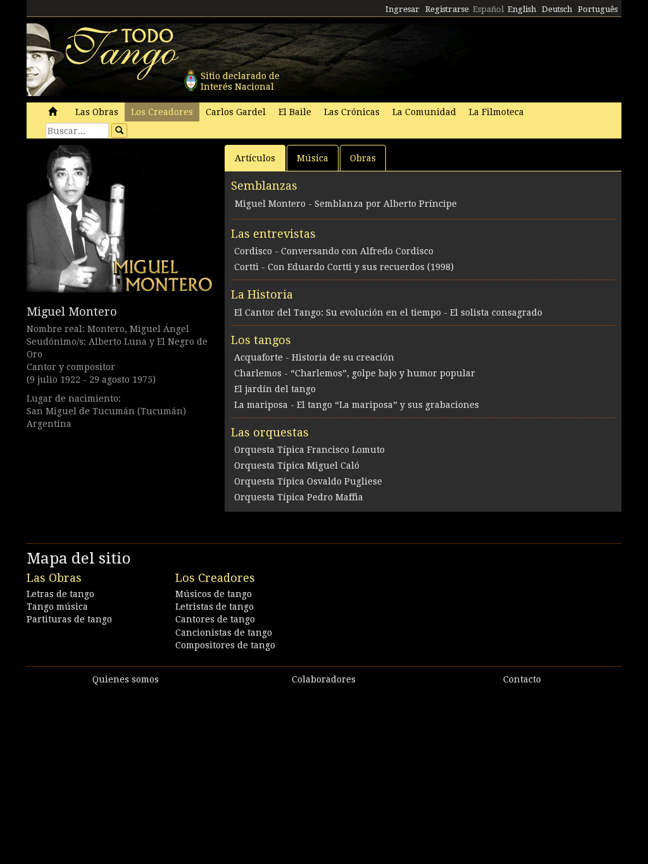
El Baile (294, 112)
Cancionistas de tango (223, 632)
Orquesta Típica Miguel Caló (296, 465)
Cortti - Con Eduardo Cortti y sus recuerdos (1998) (344, 267)
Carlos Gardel (236, 112)
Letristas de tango (214, 607)
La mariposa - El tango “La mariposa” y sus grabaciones (356, 405)
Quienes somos (125, 679)
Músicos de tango (213, 594)
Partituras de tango (69, 619)
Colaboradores (324, 679)
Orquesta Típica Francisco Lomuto (309, 450)
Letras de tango (60, 594)
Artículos (255, 158)
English (522, 9)
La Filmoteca (496, 112)
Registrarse (447, 9)
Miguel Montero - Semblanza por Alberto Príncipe (346, 204)
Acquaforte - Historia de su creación (314, 357)
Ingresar (402, 9)
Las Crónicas (352, 112)
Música (312, 158)
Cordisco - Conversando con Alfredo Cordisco (333, 251)
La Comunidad (424, 112)
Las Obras (96, 112)
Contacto (522, 679)
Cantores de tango (215, 619)
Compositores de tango (225, 645)
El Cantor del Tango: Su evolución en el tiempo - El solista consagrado (388, 312)
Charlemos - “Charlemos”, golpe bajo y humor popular (354, 373)
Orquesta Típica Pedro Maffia (298, 497)
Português (598, 9)
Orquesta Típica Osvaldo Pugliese (308, 481)
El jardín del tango (275, 389)
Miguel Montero (72, 311)
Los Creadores (162, 112)
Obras (363, 158)
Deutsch (557, 9)
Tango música (57, 607)
